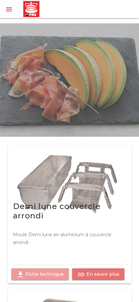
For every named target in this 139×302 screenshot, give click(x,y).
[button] (9, 9)
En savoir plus (98, 274)
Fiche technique (40, 274)
